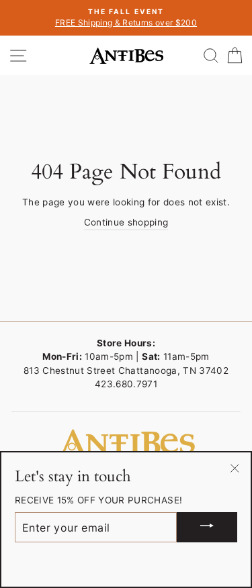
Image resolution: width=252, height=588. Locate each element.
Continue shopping (126, 222)
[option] (126, 18)
